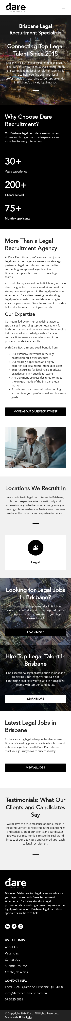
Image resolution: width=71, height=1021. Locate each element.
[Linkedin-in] (7, 926)
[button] (63, 8)
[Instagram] (20, 926)
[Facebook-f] (14, 926)
